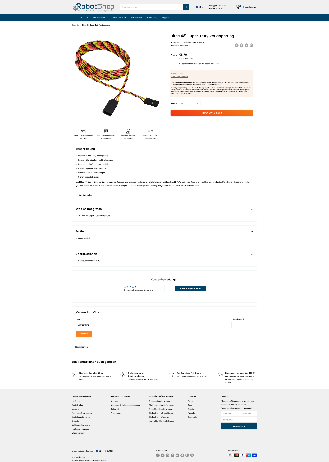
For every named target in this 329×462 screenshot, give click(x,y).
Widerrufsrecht (78, 433)
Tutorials (191, 413)
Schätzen (84, 334)
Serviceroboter (99, 17)
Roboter (191, 409)
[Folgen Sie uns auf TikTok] (182, 455)
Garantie (75, 421)
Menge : (174, 103)
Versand (75, 409)
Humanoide (118, 17)
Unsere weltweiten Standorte (82, 451)
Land (78, 319)
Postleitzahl (238, 319)
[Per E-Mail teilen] (251, 45)
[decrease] (182, 103)
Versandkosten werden (189, 64)
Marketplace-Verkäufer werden (162, 405)
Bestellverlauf (77, 405)
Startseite (75, 25)
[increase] (197, 103)
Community (152, 17)
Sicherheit (115, 409)
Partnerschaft (136, 17)
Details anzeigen (106, 138)
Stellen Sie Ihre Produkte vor (161, 413)
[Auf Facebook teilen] (237, 45)
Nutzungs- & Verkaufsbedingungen (125, 405)
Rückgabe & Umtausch (82, 413)
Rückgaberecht (81, 347)
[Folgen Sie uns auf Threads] (192, 455)
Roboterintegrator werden (159, 401)
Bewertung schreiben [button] (190, 288)
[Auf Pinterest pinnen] (241, 45)
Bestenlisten (193, 417)
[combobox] (151, 7)
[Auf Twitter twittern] (246, 45)
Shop (83, 17)
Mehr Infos (83, 138)
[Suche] (186, 7)
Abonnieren (239, 426)
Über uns (114, 401)
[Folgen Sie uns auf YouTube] (177, 455)
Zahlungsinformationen (81, 425)
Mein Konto (214, 8)
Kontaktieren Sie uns (80, 429)
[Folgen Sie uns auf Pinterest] (172, 455)
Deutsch (109, 451)
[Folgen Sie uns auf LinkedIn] (187, 455)
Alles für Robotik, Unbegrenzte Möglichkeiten (89, 460)
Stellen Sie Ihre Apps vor (159, 417)
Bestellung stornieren (81, 417)
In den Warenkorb (212, 113)
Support (165, 17)
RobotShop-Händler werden (160, 409)
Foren (190, 401)
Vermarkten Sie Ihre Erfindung (161, 421)
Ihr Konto (76, 401)
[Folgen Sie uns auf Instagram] (167, 455)
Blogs (190, 405)
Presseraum (116, 413)
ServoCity (175, 42)
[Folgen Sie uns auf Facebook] (158, 455)
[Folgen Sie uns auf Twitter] (162, 455)
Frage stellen (128, 138)
